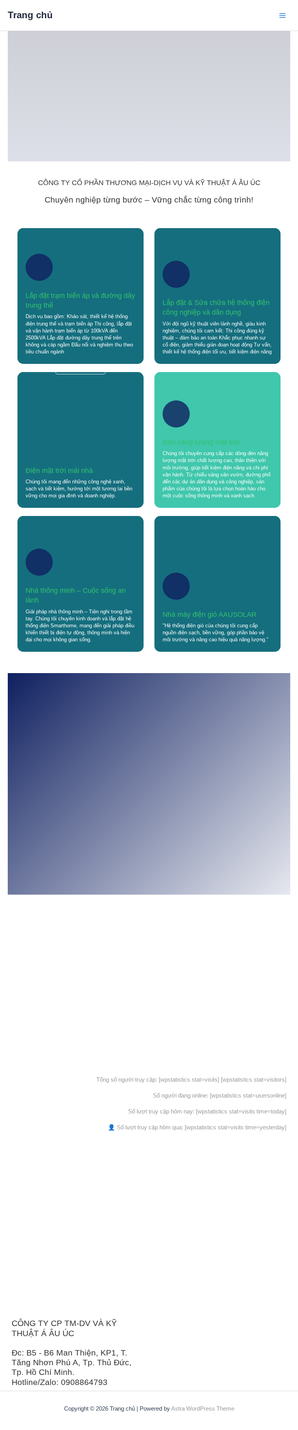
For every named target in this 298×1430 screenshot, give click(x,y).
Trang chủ (30, 15)
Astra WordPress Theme (202, 1409)
